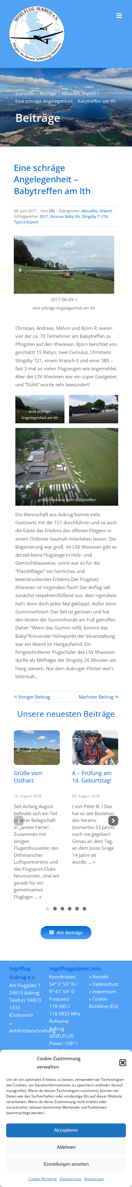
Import (105, 211)
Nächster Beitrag (96, 697)
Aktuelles (89, 211)
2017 (44, 216)
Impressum (94, 1178)
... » (37, 897)
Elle (52, 211)
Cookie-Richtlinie (43, 1178)
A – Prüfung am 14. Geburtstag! (92, 776)
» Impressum (102, 991)
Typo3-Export (26, 222)
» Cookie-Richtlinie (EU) (103, 1002)
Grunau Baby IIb (65, 216)
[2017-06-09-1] (64, 238)
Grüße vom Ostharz (28, 776)
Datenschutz (70, 1178)
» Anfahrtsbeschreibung (26, 1027)
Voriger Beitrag (34, 697)
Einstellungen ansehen (66, 1164)
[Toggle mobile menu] (119, 15)
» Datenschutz (103, 984)
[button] (123, 1063)
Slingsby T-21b (95, 216)
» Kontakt (99, 976)
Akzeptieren (66, 1130)
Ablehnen (66, 1147)
